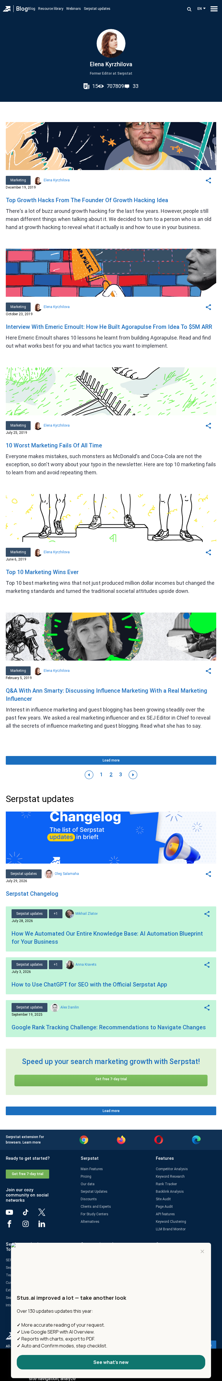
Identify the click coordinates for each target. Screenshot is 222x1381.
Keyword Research (170, 1177)
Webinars (73, 9)
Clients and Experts (96, 1207)
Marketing (18, 180)
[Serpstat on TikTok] (30, 1214)
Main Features (92, 1169)
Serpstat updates (97, 9)
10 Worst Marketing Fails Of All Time (54, 445)
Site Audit (163, 1199)
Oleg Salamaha (67, 874)
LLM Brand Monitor (171, 1229)
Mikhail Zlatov (86, 914)
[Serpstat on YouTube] (14, 1214)
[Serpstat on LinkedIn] (46, 1226)
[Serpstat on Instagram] (30, 1226)
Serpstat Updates (94, 1192)
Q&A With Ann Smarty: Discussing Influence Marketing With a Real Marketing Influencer (106, 694)
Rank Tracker (166, 1184)
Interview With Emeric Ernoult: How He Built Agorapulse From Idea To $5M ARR (109, 326)
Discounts (89, 1199)
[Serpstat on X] (46, 1214)
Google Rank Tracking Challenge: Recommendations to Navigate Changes (109, 1027)
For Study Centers (94, 1214)
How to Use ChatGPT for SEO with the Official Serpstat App (89, 984)
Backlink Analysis (170, 1192)
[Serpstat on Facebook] (14, 1226)
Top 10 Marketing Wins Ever (42, 572)
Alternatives (90, 1222)
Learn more (32, 1142)
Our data (88, 1184)
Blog (22, 8)
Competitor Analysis (172, 1169)
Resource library (50, 9)
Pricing (86, 1177)
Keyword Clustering (171, 1222)
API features (165, 1214)
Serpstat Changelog (32, 893)
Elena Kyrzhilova (57, 180)
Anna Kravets (86, 965)
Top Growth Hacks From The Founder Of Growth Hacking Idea (87, 200)
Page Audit (164, 1207)
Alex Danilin (69, 1007)
